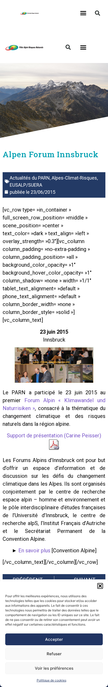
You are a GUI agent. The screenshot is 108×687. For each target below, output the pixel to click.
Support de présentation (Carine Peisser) (54, 435)
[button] (100, 586)
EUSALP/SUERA (26, 185)
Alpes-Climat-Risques (74, 178)
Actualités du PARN (30, 178)
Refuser (54, 653)
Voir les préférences (54, 668)
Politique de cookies (51, 680)
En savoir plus (34, 550)
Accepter (54, 639)
